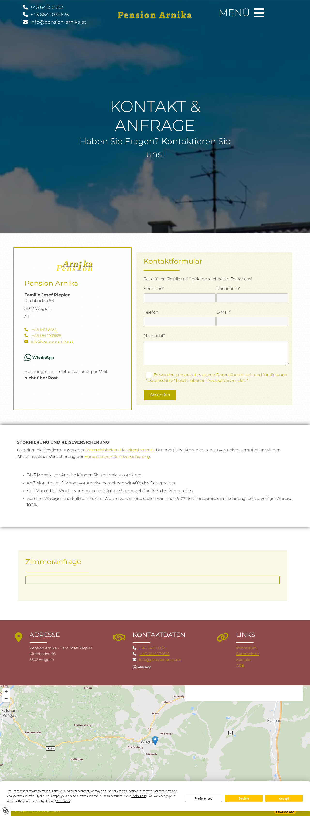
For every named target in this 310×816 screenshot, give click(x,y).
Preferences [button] (63, 801)
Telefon (151, 312)
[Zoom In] (6, 691)
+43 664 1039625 (49, 14)
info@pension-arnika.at (57, 22)
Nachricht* (154, 335)
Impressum (246, 648)
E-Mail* (223, 312)
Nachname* (228, 288)
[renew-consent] (5, 810)
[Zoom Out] (6, 698)
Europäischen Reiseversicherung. (118, 456)
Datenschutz (247, 653)
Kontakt (243, 659)
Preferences (203, 798)
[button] (155, 741)
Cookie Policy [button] (139, 796)
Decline (244, 798)
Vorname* (154, 288)
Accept (284, 798)
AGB (240, 665)
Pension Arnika (154, 14)
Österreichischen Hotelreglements (119, 450)
